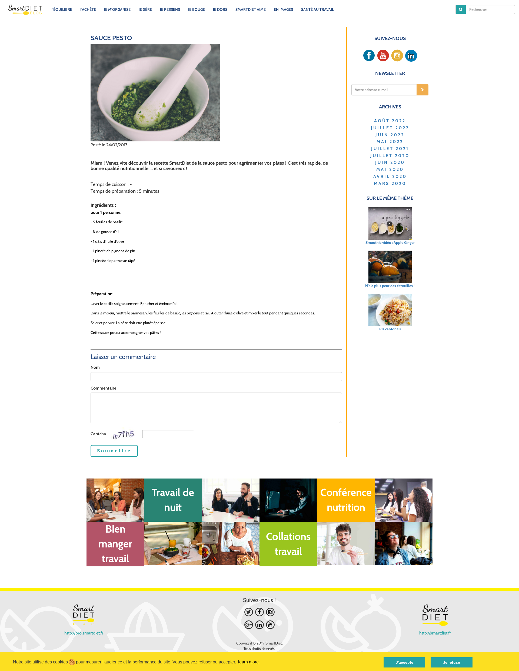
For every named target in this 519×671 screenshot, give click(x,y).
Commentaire (103, 388)
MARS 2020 (390, 183)
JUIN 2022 (389, 134)
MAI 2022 (390, 141)
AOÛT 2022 (390, 120)
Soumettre (114, 451)
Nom (95, 367)
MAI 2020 (390, 169)
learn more (248, 662)
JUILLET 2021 (390, 148)
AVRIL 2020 (390, 176)
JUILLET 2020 (390, 155)
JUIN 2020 (390, 162)
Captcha (98, 433)
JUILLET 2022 (390, 127)
